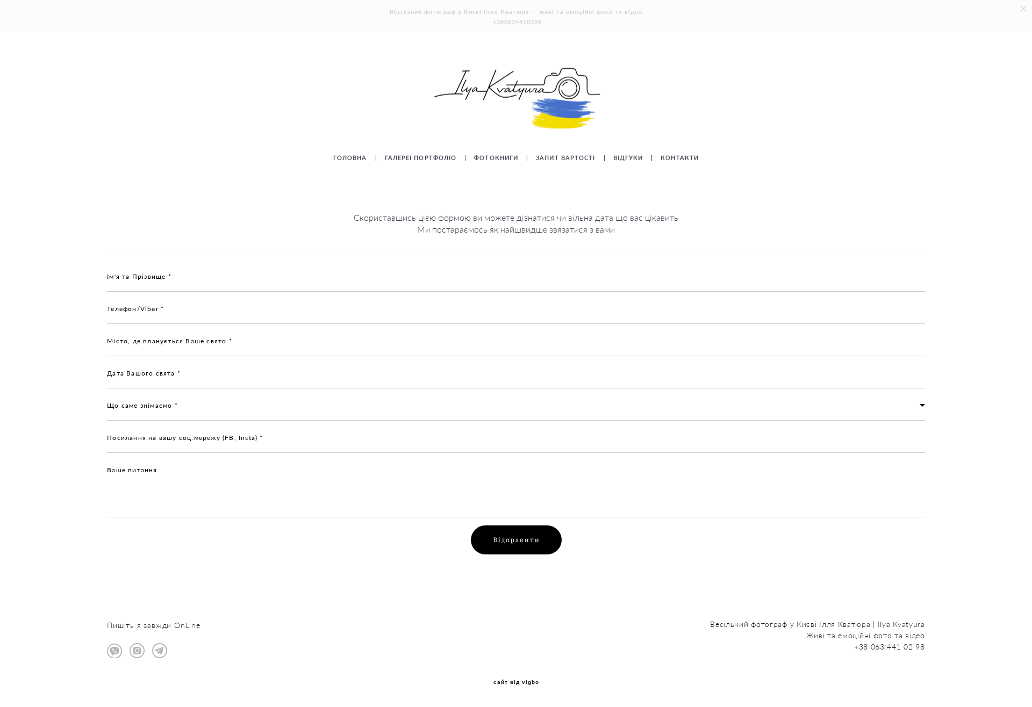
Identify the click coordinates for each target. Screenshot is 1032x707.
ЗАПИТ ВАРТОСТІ (565, 157)
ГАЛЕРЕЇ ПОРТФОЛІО (421, 157)
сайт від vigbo (516, 682)
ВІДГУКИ (628, 157)
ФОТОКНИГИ (496, 157)
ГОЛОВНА (350, 157)
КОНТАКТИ (680, 157)
